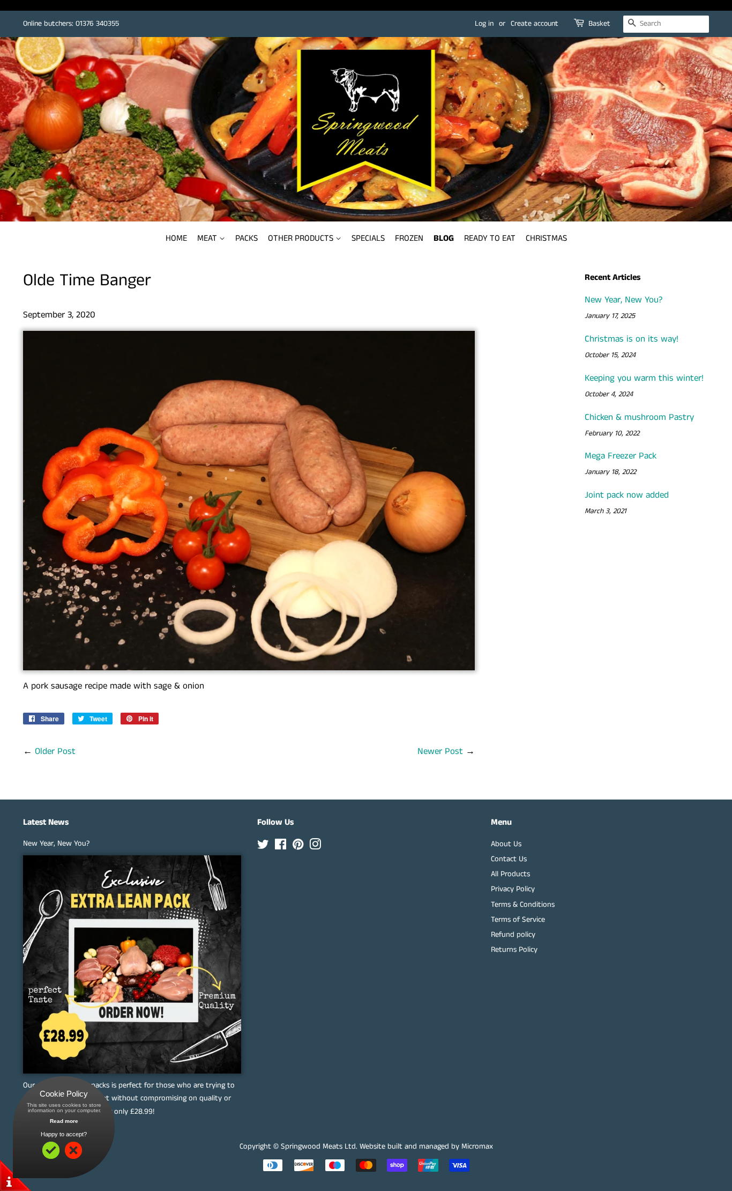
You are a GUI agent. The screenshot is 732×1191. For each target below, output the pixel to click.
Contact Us (509, 859)
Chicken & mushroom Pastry (639, 417)
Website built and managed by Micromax (426, 1146)
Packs (246, 238)
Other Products (301, 238)
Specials (368, 238)
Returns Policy (514, 949)
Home (176, 238)
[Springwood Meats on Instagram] (315, 846)
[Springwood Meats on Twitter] (263, 846)
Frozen (409, 238)
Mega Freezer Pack (620, 455)
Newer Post (440, 751)
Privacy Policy (513, 889)
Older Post (55, 751)
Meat (208, 238)
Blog (444, 238)
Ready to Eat (490, 238)
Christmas (546, 238)
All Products (510, 874)
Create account (534, 23)
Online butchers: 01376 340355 (71, 23)
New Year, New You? (623, 299)
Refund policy (513, 934)
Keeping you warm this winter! (644, 378)
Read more (64, 1121)
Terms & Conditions (523, 904)
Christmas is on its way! (631, 338)
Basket (599, 23)
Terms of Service (518, 919)
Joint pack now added (627, 495)
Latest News (46, 822)
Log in (484, 23)
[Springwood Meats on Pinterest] (298, 846)
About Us (506, 844)
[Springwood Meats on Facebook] (280, 846)
